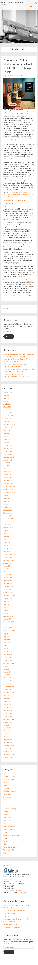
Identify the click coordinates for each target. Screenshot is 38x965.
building (31, 282)
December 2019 (8, 586)
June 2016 (6, 698)
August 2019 (7, 598)
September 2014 (9, 754)
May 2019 (6, 607)
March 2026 (7, 407)
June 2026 (6, 398)
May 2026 (6, 401)
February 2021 (8, 548)
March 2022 (7, 510)
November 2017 (8, 657)
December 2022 (8, 483)
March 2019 (7, 613)
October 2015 (7, 716)
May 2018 (6, 642)
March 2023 (7, 475)
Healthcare (7, 806)
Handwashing (8, 803)
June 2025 (6, 433)
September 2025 (9, 425)
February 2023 (8, 478)
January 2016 (7, 710)
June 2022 (6, 501)
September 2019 (9, 595)
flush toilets (18, 296)
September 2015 (8, 719)
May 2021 (6, 539)
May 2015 (6, 731)
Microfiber (7, 817)
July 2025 (6, 430)
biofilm (5, 785)
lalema (8, 296)
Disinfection (7, 797)
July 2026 (6, 395)
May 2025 (6, 436)
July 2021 (6, 533)
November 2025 (9, 419)
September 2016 (9, 692)
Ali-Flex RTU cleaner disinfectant (14, 910)
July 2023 (6, 463)
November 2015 (8, 713)
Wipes (5, 853)
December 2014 (8, 745)
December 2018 (8, 622)
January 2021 (7, 551)
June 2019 (6, 604)
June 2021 (6, 536)
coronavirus (7, 794)
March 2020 (7, 578)
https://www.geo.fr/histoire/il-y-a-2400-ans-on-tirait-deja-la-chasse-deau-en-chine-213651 (18, 195)
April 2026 (7, 404)
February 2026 (8, 410)
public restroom (8, 820)
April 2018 (6, 645)
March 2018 (7, 648)
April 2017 (6, 675)
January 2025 (7, 448)
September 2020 (9, 560)
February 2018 (8, 651)
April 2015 (6, 734)
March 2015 (7, 737)
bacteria (6, 782)
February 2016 (8, 707)
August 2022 (7, 495)
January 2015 (7, 743)
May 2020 (6, 572)
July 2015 (6, 725)
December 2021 (8, 519)
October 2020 (8, 557)
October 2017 (7, 660)
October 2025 (8, 422)
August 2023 (7, 460)
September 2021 (9, 528)
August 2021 (7, 531)
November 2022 (9, 486)
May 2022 (6, 504)
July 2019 (6, 601)
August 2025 (7, 427)
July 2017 (6, 669)
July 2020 (6, 566)
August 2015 (7, 722)
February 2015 (8, 740)
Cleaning (6, 788)
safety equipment (9, 826)
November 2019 (8, 589)
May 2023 (6, 469)
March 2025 (7, 442)
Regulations (7, 823)
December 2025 (8, 416)
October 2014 (8, 751)
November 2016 (8, 690)
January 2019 (7, 619)
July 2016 (6, 695)
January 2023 (7, 480)
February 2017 (8, 681)
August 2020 (7, 563)
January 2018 (7, 654)
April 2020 (7, 575)
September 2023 (9, 457)
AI (4, 773)
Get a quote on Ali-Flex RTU (12, 927)
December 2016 (8, 687)
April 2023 (6, 472)
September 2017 (8, 663)
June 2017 (6, 672)
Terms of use (21, 892)
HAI (4, 800)
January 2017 (7, 684)
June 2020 (6, 569)
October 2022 (8, 489)
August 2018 (7, 634)
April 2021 (6, 542)
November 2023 (8, 451)
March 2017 (7, 678)
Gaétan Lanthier (22, 76)
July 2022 (6, 498)
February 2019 (8, 616)
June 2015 (6, 728)
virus (5, 844)
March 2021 (7, 545)
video (5, 841)
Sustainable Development (12, 835)
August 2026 (7, 392)
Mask (5, 815)
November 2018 (8, 625)
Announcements (9, 776)
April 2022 (7, 507)
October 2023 (8, 454)
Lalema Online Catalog (11, 924)
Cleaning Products (9, 791)
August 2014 (7, 757)
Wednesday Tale (9, 850)
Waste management (10, 847)
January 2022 (8, 516)
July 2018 (6, 637)
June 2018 (6, 639)
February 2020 (8, 581)
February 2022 (8, 513)
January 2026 (8, 413)
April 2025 (7, 439)
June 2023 (6, 466)
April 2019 (6, 610)
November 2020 (9, 554)
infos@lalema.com (14, 890)
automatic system (9, 779)
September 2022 (9, 492)
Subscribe (8, 336)
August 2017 (7, 666)
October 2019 (8, 592)
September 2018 (9, 631)
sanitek (5, 832)
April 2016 (6, 701)
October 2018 (8, 628)
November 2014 (8, 748)
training (6, 838)
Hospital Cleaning (9, 809)
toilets (24, 296)
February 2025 (8, 445)
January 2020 (8, 584)
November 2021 (8, 522)
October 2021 (8, 525)
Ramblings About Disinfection (14, 2)
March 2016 (7, 704)
